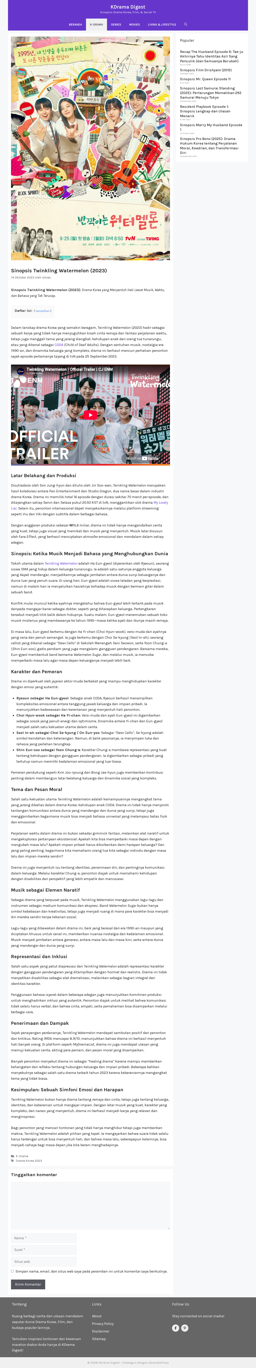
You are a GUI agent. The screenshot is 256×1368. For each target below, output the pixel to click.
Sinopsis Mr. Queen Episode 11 (205, 79)
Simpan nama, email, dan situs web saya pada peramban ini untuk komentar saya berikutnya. (91, 1271)
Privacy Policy (103, 1323)
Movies (134, 24)
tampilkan (43, 311)
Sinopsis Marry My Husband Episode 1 (211, 127)
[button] (185, 25)
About (97, 1316)
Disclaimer (100, 1331)
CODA (59, 345)
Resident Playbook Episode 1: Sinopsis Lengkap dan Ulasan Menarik (205, 111)
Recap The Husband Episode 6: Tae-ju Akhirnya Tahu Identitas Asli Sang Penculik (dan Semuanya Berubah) (211, 56)
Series (116, 24)
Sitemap (99, 1339)
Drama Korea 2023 (29, 1161)
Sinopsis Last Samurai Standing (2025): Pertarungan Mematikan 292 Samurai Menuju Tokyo (210, 93)
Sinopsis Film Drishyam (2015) (206, 70)
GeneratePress (158, 1362)
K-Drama (96, 24)
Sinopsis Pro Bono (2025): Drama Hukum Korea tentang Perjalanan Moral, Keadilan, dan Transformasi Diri (209, 146)
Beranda (75, 24)
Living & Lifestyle (162, 24)
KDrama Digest (128, 7)
